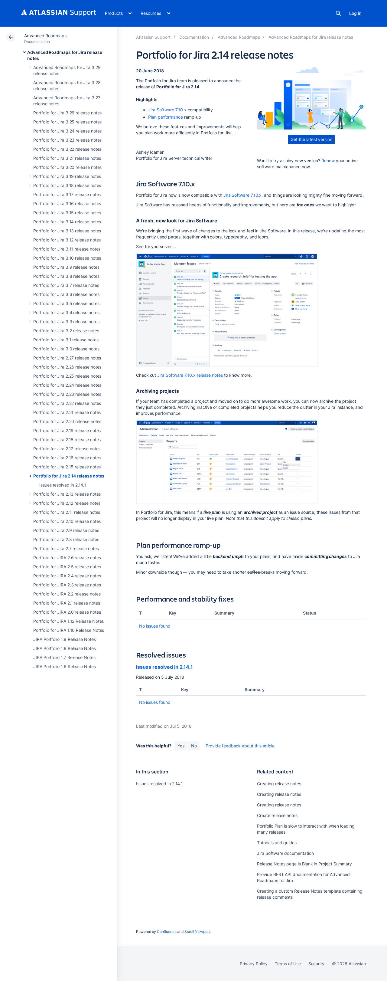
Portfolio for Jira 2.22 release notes (67, 403)
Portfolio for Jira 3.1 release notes (65, 339)
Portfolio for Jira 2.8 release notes (66, 539)
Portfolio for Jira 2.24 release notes (67, 385)
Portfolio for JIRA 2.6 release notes (67, 557)
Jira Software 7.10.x (167, 109)
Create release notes (277, 815)
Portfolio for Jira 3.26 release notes (67, 112)
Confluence (166, 931)
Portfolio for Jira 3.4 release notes (66, 312)
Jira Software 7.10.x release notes (190, 375)
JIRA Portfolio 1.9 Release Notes (64, 639)
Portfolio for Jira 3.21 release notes (67, 158)
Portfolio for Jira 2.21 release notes (67, 412)
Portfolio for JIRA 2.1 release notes (66, 602)
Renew (328, 160)
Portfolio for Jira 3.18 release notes (67, 185)
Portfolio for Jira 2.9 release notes (66, 530)
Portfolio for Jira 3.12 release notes (67, 239)
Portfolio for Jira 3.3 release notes (66, 321)
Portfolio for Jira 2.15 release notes (67, 466)
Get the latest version (311, 139)
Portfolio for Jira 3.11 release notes (66, 248)
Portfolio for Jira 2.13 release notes (67, 494)
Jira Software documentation (285, 853)
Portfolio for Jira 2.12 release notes (66, 503)
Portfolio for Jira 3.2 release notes (66, 330)
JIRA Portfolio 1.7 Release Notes (64, 657)
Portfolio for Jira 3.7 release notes (66, 285)
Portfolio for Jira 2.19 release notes (67, 430)
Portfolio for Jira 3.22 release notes (67, 149)
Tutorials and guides (277, 842)
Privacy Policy (253, 963)
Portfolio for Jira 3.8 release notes (66, 276)
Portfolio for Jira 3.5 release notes (66, 303)
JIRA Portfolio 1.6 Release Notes (64, 666)
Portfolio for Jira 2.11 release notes (66, 512)
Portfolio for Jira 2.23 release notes (67, 394)
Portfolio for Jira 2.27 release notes (67, 357)
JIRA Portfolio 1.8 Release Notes (64, 648)
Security (316, 963)
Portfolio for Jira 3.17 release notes (67, 194)
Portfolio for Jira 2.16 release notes (67, 457)
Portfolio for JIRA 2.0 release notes (67, 612)
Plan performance (165, 117)
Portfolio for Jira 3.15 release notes (67, 212)
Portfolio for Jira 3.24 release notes (67, 130)
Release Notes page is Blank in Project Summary (304, 863)
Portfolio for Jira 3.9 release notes (66, 267)
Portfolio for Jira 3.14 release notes (67, 221)
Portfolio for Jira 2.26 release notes (67, 366)
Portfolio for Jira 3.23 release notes (67, 140)
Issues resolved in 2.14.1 (62, 484)
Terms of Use (288, 963)
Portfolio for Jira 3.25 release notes (67, 121)
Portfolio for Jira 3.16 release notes (67, 203)
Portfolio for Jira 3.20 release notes (67, 167)
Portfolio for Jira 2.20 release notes (67, 421)
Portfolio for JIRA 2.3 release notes (67, 584)
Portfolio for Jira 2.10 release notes (67, 521)
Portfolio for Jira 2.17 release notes (66, 448)
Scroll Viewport (197, 931)
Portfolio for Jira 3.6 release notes (66, 294)
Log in (355, 13)
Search (338, 13)
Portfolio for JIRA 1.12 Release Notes (68, 621)
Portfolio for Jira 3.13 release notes (67, 230)
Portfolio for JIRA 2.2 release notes (66, 593)
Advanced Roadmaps (45, 35)
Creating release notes (279, 783)
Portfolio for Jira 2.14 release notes (68, 475)
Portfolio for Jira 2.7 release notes (66, 548)
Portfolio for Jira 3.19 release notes (67, 176)
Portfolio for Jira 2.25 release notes (67, 376)
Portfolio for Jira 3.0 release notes (66, 348)
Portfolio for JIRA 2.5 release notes (67, 566)
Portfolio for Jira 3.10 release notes (67, 258)
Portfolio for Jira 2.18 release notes (67, 439)
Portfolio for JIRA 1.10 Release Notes (68, 630)
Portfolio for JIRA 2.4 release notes (67, 575)
